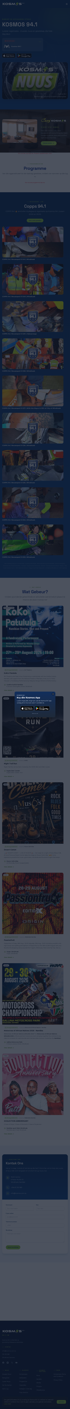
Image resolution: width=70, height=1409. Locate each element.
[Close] (53, 694)
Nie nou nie (35, 713)
